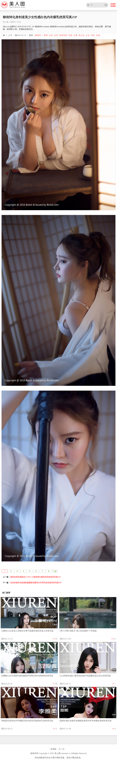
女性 (56, 35)
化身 (75, 35)
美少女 (82, 35)
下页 (55, 571)
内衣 (93, 35)
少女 (88, 35)
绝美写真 (63, 35)
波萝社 (13, 22)
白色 (51, 35)
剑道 (70, 35)
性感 (98, 35)
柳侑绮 (38, 35)
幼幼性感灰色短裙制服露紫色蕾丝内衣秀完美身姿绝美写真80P (36, 583)
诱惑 (46, 35)
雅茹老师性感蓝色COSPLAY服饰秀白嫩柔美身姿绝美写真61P (35, 577)
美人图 (5, 22)
